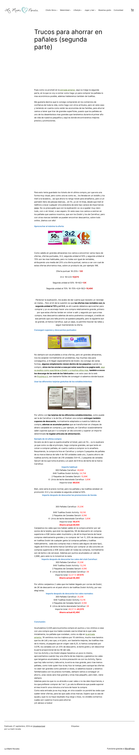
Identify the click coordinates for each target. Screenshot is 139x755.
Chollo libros (51, 10)
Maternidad (64, 10)
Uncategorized (39, 726)
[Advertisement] (69, 70)
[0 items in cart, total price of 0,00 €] (132, 10)
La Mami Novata (11, 749)
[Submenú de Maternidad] (70, 10)
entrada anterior (67, 90)
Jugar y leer (89, 10)
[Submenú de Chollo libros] (57, 10)
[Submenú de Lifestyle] (81, 10)
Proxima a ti (42, 376)
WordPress (130, 749)
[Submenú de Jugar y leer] (95, 10)
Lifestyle (77, 10)
